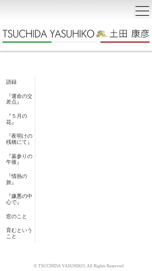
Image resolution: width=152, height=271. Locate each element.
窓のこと (16, 216)
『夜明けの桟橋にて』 (19, 139)
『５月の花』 (16, 119)
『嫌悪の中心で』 (19, 199)
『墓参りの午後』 (19, 159)
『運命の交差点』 (19, 99)
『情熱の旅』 (16, 179)
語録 (11, 82)
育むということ (19, 233)
